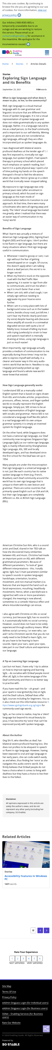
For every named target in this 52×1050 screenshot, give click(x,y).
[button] (40, 930)
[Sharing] (46, 1028)
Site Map (6, 986)
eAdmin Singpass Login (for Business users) (25, 1008)
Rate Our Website (11, 1022)
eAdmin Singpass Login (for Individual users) (25, 1002)
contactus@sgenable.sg (14, 35)
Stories (19, 63)
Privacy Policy (9, 997)
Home (5, 63)
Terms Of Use (9, 991)
